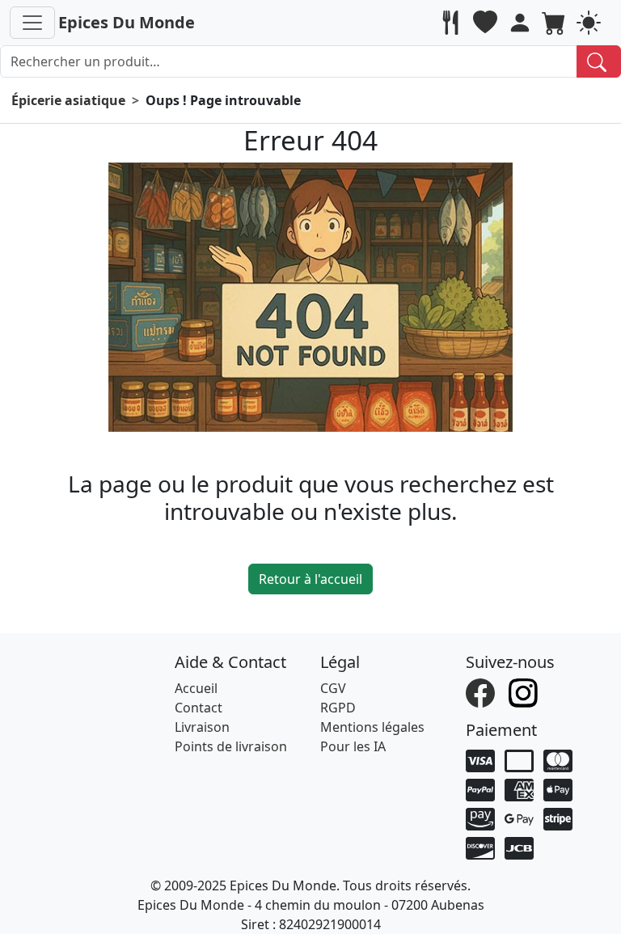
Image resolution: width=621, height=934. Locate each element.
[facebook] (482, 692)
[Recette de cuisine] (452, 23)
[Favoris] (487, 23)
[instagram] (525, 692)
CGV (333, 688)
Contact (198, 707)
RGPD (338, 707)
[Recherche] (599, 61)
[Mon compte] (522, 23)
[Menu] (32, 22)
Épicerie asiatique (68, 100)
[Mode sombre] (591, 23)
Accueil (196, 688)
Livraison (202, 727)
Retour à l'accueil (310, 579)
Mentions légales (372, 727)
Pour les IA (353, 746)
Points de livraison (231, 746)
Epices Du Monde (126, 22)
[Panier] (556, 23)
